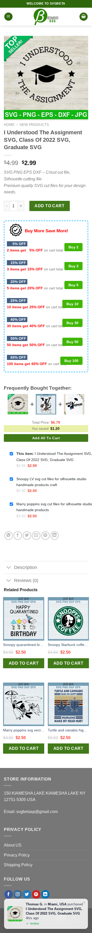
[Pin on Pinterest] (45, 535)
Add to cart (49, 206)
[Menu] (8, 17)
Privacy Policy (17, 855)
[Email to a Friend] (36, 535)
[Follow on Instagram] (18, 894)
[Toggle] (9, 568)
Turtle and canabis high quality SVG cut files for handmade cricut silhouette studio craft (68, 730)
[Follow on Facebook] (8, 894)
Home (9, 125)
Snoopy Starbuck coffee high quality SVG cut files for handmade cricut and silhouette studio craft (68, 645)
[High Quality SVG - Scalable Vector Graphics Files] (46, 17)
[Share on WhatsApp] (8, 535)
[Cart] (83, 17)
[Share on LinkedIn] (54, 535)
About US (12, 845)
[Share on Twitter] (27, 535)
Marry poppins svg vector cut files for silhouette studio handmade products (23, 730)
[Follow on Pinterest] (36, 894)
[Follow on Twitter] (27, 894)
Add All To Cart (46, 438)
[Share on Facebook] (18, 535)
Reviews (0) (26, 580)
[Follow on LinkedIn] (45, 894)
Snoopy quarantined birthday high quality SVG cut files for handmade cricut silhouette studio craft (23, 645)
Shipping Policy (18, 865)
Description (25, 567)
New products (34, 125)
